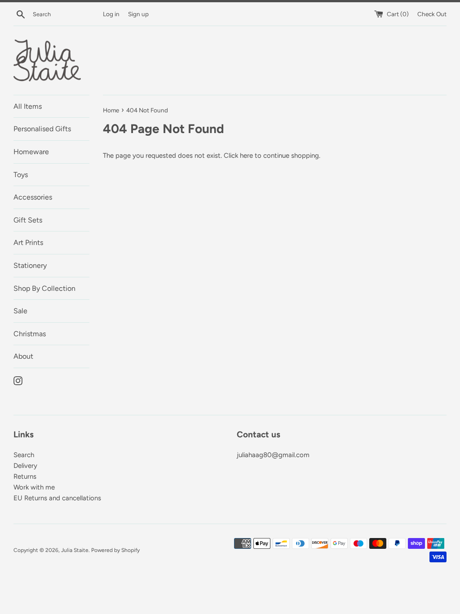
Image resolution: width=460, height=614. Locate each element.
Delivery (25, 466)
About (23, 356)
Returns (24, 476)
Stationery (30, 265)
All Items (27, 106)
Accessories (32, 197)
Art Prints (28, 242)
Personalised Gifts (42, 129)
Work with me (34, 487)
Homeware (31, 151)
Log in (111, 14)
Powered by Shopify (115, 550)
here (246, 155)
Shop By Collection (44, 288)
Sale (20, 311)
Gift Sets (27, 220)
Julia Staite (74, 550)
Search (23, 455)
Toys (20, 174)
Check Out (432, 14)
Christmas (29, 333)
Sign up (138, 14)
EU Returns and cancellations (57, 498)
